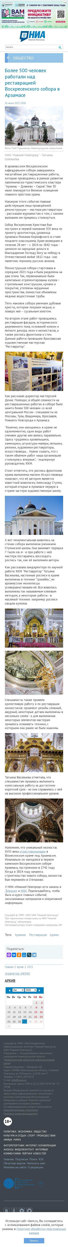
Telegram (11, 891)
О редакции (35, 1167)
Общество (40, 1131)
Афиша (8, 1139)
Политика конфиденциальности (21, 1113)
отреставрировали (33, 851)
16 (41, 1012)
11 (14, 1012)
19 (19, 1016)
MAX (23, 891)
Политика (10, 1131)
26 (19, 1021)
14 (30, 1012)
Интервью (42, 1149)
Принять (34, 1240)
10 (8, 1012)
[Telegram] (34, 955)
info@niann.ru (18, 1080)
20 (24, 1016)
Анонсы (8, 1149)
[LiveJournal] (29, 955)
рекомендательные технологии (21, 1110)
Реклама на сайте (15, 1167)
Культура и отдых (15, 1135)
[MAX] (9, 955)
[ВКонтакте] (14, 955)
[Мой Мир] (24, 955)
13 (24, 1012)
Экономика (25, 1131)
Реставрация (38, 935)
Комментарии (12, 1153)
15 (35, 1012)
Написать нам (36, 1163)
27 (24, 1021)
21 (30, 1016)
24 (8, 1021)
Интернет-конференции (41, 1145)
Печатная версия (14, 1163)
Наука (17, 1139)
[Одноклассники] (19, 955)
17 (8, 1016)
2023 (30, 967)
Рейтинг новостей (34, 1153)
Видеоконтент (24, 1149)
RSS (41, 1159)
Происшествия (46, 1135)
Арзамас (20, 935)
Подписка (21, 1159)
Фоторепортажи (14, 1145)
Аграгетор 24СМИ (17, 974)
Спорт (31, 1135)
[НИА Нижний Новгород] (32, 41)
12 (19, 1012)
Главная (9, 967)
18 (14, 1016)
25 (14, 1021)
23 (41, 1016)
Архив (20, 967)
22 (35, 1016)
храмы (54, 935)
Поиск (33, 1159)
